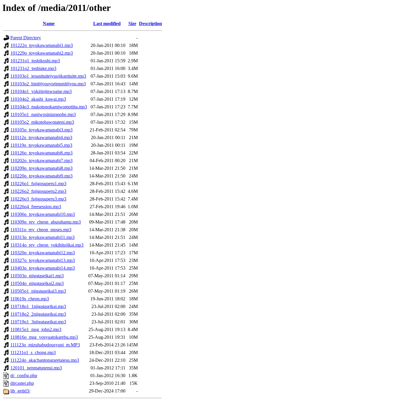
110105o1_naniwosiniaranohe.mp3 (43, 114)
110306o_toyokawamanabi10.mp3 (42, 214)
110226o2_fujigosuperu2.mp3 (38, 191)
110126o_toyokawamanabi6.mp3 (41, 152)
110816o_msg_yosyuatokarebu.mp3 (44, 337)
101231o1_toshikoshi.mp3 (35, 60)
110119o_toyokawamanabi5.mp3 (41, 145)
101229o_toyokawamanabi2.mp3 (41, 53)
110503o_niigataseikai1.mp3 (37, 275)
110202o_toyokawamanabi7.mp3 (41, 160)
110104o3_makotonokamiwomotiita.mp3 (48, 106)
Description (150, 23)
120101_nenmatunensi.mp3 (36, 367)
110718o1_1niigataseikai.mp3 (38, 306)
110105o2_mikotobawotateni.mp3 (42, 122)
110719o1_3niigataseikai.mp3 (38, 321)
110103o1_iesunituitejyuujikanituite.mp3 (48, 76)
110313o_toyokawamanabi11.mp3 (42, 237)
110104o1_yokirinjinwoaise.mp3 (41, 91)
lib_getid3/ (20, 390)
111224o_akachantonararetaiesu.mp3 (44, 360)
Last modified (107, 23)
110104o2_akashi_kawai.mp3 (38, 99)
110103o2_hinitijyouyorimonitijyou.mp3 (48, 83)
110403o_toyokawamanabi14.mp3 (42, 268)
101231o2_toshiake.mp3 (33, 68)
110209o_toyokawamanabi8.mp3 (41, 168)
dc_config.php (23, 375)
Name (49, 23)
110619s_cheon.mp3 (29, 298)
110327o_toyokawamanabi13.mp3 (42, 260)
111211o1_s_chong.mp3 (33, 352)
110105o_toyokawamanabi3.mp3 (41, 129)
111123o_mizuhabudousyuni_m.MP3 (45, 344)
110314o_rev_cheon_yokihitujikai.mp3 (46, 244)
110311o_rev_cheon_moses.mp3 (40, 229)
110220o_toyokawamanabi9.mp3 (41, 175)
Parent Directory (25, 37)
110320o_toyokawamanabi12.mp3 (42, 252)
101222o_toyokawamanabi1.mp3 (41, 45)
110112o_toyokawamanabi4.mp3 (41, 137)
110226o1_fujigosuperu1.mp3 (38, 183)
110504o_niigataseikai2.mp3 (37, 283)
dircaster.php (22, 383)
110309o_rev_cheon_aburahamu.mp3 (45, 221)
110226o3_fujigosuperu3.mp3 (38, 198)
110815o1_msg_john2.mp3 (35, 329)
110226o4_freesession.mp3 (35, 206)
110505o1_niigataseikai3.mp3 (38, 291)
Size (132, 23)
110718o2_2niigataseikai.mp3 (38, 314)
